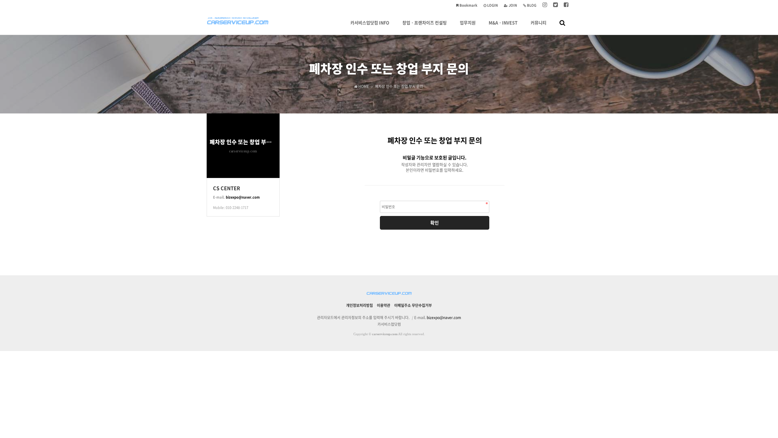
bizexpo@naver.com (243, 197)
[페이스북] (566, 5)
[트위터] (555, 5)
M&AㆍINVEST (503, 22)
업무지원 (468, 22)
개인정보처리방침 (359, 305)
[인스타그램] (544, 5)
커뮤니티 (538, 22)
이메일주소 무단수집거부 (413, 305)
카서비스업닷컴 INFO (369, 22)
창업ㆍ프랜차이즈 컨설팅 (424, 22)
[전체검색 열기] (562, 22)
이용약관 (383, 305)
